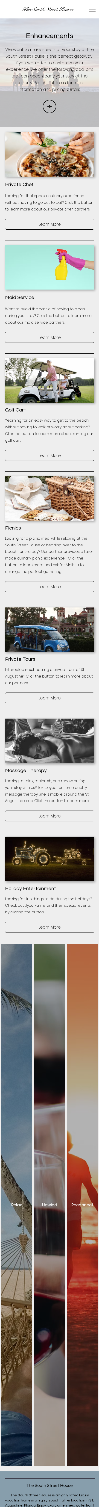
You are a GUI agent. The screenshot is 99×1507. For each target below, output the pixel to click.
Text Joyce (47, 787)
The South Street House (47, 9)
